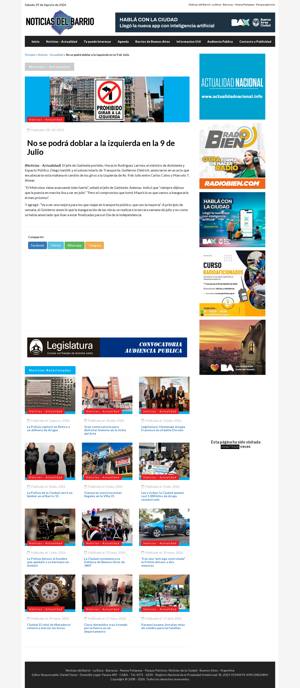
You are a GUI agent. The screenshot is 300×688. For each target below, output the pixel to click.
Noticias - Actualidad (50, 55)
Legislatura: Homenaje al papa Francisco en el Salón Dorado (163, 428)
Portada (30, 55)
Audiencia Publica (220, 41)
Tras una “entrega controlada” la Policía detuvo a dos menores (163, 562)
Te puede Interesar (97, 41)
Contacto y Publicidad (255, 41)
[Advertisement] (107, 293)
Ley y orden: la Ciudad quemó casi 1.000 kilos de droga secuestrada (162, 496)
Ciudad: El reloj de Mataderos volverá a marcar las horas (49, 626)
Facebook (37, 245)
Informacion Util (189, 41)
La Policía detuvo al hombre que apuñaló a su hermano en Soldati (48, 562)
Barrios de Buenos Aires (152, 41)
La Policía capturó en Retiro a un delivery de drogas (48, 428)
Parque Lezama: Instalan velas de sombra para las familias (163, 626)
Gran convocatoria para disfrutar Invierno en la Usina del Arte (105, 430)
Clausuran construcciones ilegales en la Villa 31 (103, 494)
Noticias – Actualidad (61, 41)
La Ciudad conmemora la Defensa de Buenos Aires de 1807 (104, 562)
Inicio (36, 41)
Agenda (123, 41)
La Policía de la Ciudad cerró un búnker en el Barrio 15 (49, 494)
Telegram (94, 245)
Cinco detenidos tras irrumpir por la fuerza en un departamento (106, 628)
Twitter (56, 245)
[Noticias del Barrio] (60, 22)
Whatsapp (74, 245)
